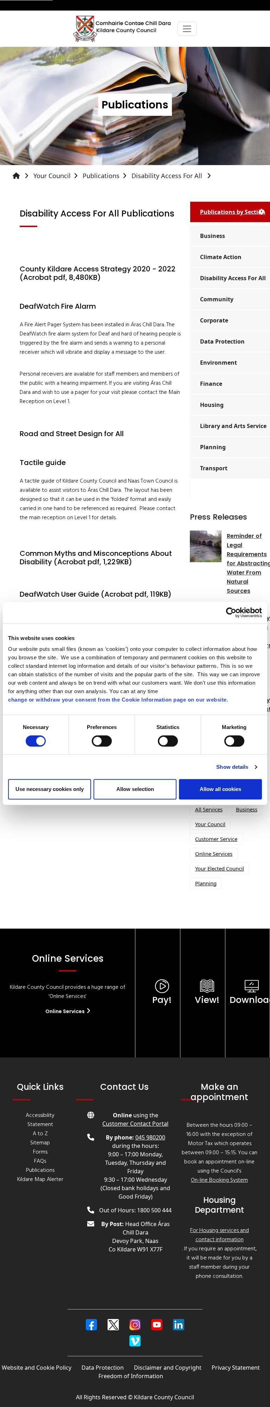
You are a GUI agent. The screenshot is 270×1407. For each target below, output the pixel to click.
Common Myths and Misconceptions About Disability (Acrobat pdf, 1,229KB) (96, 557)
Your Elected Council (219, 868)
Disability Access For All (167, 175)
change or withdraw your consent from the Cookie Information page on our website (117, 700)
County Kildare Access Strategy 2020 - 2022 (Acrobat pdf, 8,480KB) (97, 273)
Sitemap (40, 1143)
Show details (232, 767)
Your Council (52, 175)
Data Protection (103, 1367)
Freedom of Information (130, 1376)
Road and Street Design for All (72, 433)
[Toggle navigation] (187, 29)
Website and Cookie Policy (36, 1367)
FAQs (40, 1161)
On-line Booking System (219, 1180)
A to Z (40, 1133)
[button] (91, 1325)
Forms (40, 1152)
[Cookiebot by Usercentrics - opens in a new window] (231, 612)
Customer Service (216, 838)
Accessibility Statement (40, 1120)
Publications (101, 175)
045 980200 (150, 1137)
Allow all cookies (220, 789)
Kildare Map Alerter (40, 1179)
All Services (209, 809)
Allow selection (135, 789)
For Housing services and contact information (219, 1235)
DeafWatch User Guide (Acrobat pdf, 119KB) (96, 594)
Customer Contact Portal (135, 1124)
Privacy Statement (236, 1367)
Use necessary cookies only (49, 789)
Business (246, 809)
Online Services (213, 853)
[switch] (102, 741)
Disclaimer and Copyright (167, 1367)
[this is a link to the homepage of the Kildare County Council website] (22, 176)
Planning (206, 883)
